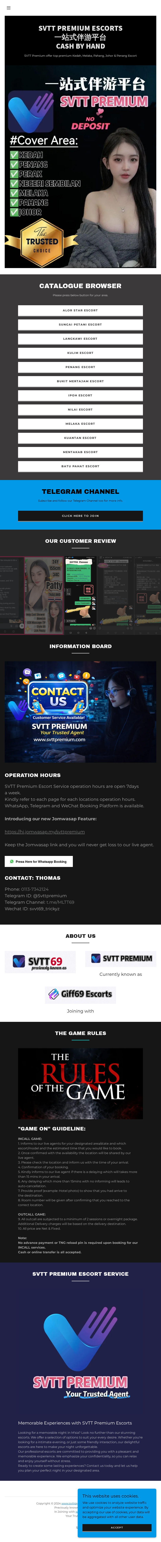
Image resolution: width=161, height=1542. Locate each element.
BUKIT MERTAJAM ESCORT (80, 381)
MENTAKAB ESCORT (80, 452)
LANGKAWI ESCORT (80, 338)
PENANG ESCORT (80, 367)
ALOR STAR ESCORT (80, 310)
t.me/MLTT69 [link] (60, 902)
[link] (80, 47)
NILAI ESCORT (80, 409)
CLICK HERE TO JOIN (80, 516)
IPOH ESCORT (80, 395)
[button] (9, 8)
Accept (117, 1527)
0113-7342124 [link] (35, 889)
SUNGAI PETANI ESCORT (80, 324)
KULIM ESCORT (80, 353)
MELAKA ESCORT (80, 424)
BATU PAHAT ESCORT (80, 466)
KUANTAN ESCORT (80, 438)
